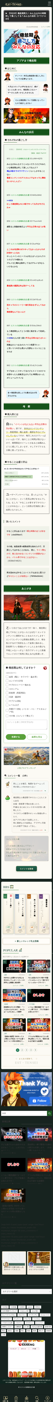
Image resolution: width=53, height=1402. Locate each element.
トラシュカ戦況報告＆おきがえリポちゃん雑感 (39, 1268)
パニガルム (37, 1319)
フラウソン (29, 1323)
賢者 (34, 1331)
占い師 (26, 1327)
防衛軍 (48, 1331)
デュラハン (17, 1319)
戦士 (3, 1331)
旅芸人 (10, 1331)
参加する (41, 1370)
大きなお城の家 (37, 1327)
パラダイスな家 (7, 1323)
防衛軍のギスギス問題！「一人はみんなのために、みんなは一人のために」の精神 (14, 1009)
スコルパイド (45, 1315)
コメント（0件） (19, 1044)
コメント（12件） (43, 1044)
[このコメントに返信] (45, 790)
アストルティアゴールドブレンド (36, 1274)
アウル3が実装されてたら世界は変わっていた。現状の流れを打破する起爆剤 (38, 1038)
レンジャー (40, 1323)
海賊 (16, 1331)
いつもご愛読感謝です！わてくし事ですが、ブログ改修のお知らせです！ (38, 1009)
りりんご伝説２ (8, 1274)
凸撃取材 (18, 1327)
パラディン (19, 1323)
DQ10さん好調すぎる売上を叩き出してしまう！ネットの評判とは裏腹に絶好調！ (14, 980)
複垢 (28, 1331)
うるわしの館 (24, 1311)
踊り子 (41, 1331)
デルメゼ (27, 1319)
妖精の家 (48, 1327)
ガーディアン (33, 1315)
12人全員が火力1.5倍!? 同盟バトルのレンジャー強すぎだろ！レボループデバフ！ (38, 980)
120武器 (5, 1307)
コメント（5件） (43, 1015)
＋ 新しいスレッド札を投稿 (26, 941)
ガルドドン (22, 1315)
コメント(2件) (45, 27)
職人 (22, 1331)
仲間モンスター (7, 1327)
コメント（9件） (43, 985)
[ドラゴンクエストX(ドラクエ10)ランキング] (26, 122)
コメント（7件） (19, 1015)
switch (30, 1307)
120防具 (22, 1307)
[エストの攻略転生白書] (13, 3)
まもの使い (35, 1311)
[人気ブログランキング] (26, 764)
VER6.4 (37, 1307)
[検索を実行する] (49, 1113)
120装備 (13, 1307)
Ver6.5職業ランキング (9, 1311)
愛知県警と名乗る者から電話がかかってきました (14, 1268)
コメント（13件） (19, 985)
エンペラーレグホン (8, 1315)
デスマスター (6, 1319)
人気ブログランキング (26, 768)
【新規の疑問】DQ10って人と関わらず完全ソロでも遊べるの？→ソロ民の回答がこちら (14, 1038)
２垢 (3, 1335)
